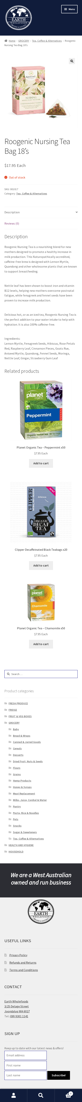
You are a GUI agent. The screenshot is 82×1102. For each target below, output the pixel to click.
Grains (17, 774)
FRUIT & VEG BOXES (20, 716)
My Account (13, 1095)
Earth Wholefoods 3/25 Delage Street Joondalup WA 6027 (17, 1006)
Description (12, 212)
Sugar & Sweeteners (25, 832)
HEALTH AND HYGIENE (21, 845)
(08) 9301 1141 (19, 1016)
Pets (15, 819)
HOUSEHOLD (16, 851)
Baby (16, 729)
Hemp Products (22, 780)
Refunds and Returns (22, 962)
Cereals (17, 748)
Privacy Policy (18, 955)
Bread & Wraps (21, 735)
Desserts (18, 755)
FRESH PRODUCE (18, 703)
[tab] (41, 212)
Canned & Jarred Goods (27, 742)
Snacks (17, 825)
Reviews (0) (11, 223)
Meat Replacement (24, 793)
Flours (16, 768)
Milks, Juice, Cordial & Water (30, 800)
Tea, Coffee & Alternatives (47, 40)
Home (12, 40)
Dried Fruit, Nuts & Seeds (28, 761)
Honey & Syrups (22, 787)
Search (41, 1095)
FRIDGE (13, 710)
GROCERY (23, 40)
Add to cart (41, 463)
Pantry (17, 806)
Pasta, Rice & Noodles (26, 813)
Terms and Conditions (23, 970)
